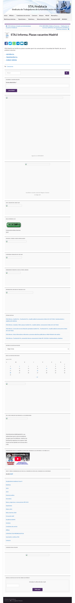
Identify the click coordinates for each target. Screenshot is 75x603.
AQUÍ (11, 474)
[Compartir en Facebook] (6, 43)
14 (46, 368)
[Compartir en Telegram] (18, 43)
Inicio (5, 15)
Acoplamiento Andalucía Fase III (14, 481)
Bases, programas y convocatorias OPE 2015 (17, 502)
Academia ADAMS (10, 519)
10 (10, 368)
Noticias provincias (10, 19)
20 (37, 370)
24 (10, 372)
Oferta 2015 (9, 509)
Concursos (10, 66)
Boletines (31, 19)
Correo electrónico (11, 82)
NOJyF (47, 15)
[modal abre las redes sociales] (25, 43)
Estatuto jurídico (10, 495)
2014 (7, 488)
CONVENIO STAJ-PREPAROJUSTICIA (15, 533)
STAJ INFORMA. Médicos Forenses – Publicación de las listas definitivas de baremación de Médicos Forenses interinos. (54, 27)
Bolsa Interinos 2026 (43, 19)
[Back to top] (71, 599)
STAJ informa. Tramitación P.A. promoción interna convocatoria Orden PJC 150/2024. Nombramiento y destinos (34, 338)
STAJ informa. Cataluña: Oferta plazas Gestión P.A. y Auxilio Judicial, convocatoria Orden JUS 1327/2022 (32, 325)
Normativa (54, 15)
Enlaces (41, 15)
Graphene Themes (18, 600)
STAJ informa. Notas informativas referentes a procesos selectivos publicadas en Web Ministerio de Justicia (33, 334)
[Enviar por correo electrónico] (22, 43)
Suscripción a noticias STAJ (12, 537)
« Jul (37, 377)
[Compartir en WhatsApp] (14, 43)
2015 (7, 492)
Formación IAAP (55, 19)
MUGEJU (64, 19)
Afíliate (11, 15)
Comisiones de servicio (23, 15)
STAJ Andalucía (37, 6)
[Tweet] (10, 43)
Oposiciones (22, 19)
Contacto (34, 15)
